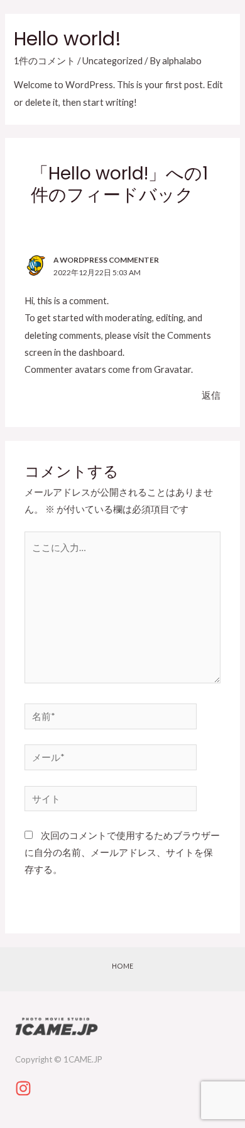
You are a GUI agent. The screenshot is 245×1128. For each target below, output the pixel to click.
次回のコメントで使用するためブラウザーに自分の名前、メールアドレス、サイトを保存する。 (122, 852)
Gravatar (172, 369)
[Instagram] (23, 1088)
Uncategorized (112, 60)
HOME (122, 966)
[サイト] (110, 800)
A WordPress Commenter (106, 260)
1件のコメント (44, 60)
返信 (211, 395)
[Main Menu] (217, 22)
